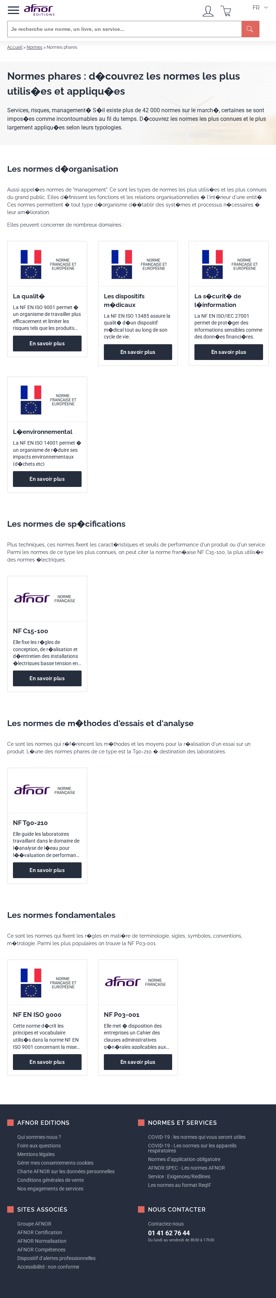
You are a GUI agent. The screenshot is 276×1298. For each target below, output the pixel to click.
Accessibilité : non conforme (48, 1267)
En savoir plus (47, 343)
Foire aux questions (39, 1145)
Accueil (14, 47)
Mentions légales (36, 1154)
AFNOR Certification (39, 1232)
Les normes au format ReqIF (179, 1185)
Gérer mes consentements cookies (55, 1163)
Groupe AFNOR (34, 1224)
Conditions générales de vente (50, 1180)
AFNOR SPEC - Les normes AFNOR (186, 1168)
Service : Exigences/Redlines (179, 1176)
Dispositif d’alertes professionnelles (56, 1258)
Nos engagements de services (50, 1189)
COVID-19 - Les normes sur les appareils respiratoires (192, 1148)
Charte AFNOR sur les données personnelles (66, 1171)
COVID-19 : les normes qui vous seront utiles (196, 1137)
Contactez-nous (166, 1224)
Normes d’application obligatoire (184, 1159)
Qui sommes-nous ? (39, 1137)
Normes (34, 47)
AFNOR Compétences (41, 1249)
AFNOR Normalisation (41, 1241)
